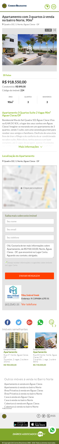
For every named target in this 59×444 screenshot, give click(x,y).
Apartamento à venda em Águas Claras (23, 384)
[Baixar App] (21, 427)
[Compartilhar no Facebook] (7, 324)
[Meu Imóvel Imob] (13, 293)
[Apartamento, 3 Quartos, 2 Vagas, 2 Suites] (16, 340)
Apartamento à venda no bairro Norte (22, 387)
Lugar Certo (4, 6)
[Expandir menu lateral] (53, 6)
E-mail (9, 230)
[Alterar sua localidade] (47, 6)
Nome (9, 222)
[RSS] (51, 417)
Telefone (10, 238)
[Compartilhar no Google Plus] (29, 324)
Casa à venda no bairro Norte (18, 400)
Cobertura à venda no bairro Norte (21, 406)
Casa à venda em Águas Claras (19, 397)
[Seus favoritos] (51, 322)
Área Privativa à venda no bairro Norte (23, 393)
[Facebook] (38, 417)
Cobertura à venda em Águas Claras (21, 403)
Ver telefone (29, 304)
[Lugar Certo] (4, 416)
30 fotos (7, 75)
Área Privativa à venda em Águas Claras (23, 390)
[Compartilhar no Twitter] (18, 324)
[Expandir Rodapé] (29, 434)
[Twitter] (43, 417)
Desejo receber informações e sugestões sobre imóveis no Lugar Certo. (28, 264)
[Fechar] (49, 427)
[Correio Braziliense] (17, 5)
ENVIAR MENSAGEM (29, 276)
